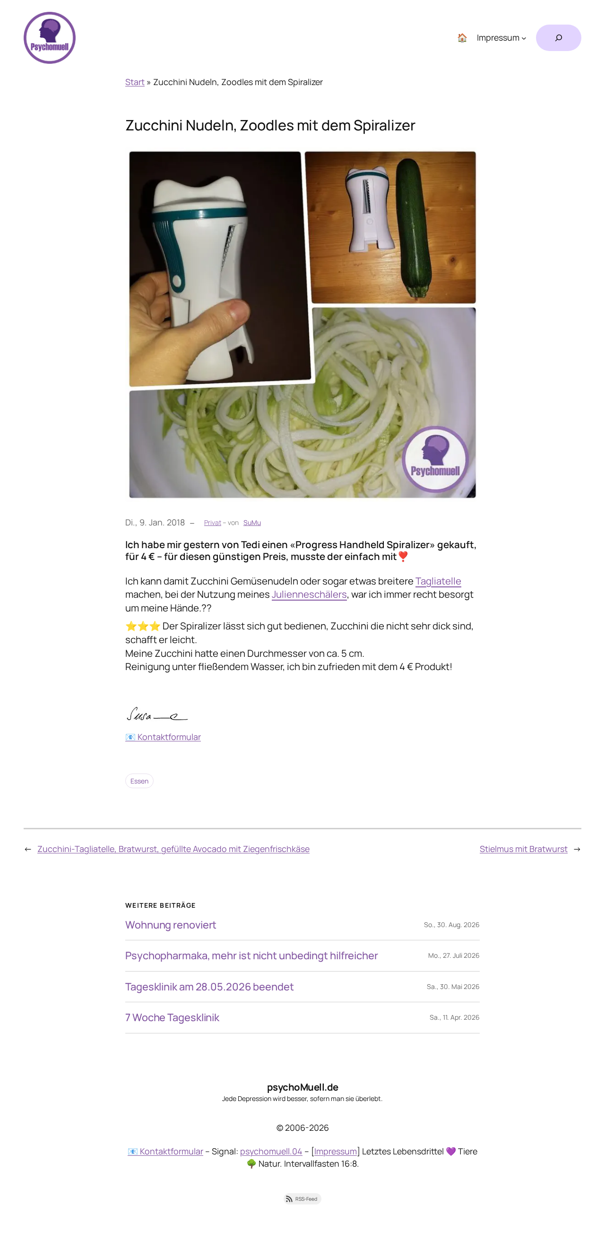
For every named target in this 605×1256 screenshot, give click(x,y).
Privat (212, 522)
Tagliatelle (438, 580)
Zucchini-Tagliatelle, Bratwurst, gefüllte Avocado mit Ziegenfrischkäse (173, 848)
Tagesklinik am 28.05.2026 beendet (209, 986)
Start (135, 81)
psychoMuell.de (302, 1086)
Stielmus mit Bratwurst (524, 848)
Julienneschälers (309, 594)
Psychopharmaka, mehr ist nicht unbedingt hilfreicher (251, 955)
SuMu (252, 522)
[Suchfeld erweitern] (558, 38)
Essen (139, 780)
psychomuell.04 (271, 1151)
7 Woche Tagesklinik (172, 1017)
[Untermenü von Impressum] (524, 38)
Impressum (335, 1151)
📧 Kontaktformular (163, 736)
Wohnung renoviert (170, 924)
